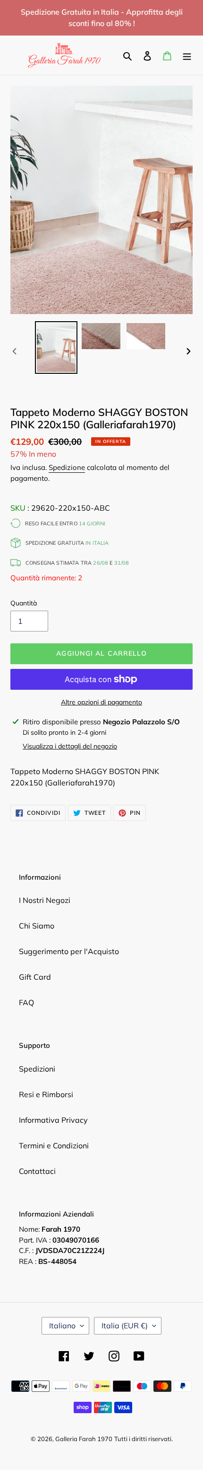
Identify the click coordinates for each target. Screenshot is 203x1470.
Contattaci (37, 1171)
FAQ (26, 1002)
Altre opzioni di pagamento (101, 702)
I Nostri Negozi (44, 900)
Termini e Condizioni (54, 1145)
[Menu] (187, 55)
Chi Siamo (36, 925)
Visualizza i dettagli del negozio (70, 746)
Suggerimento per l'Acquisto (69, 951)
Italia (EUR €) (125, 1325)
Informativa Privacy (53, 1120)
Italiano (62, 1325)
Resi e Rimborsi (46, 1094)
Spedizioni (37, 1068)
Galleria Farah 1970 (83, 1439)
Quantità (23, 603)
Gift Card (35, 977)
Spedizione (67, 467)
